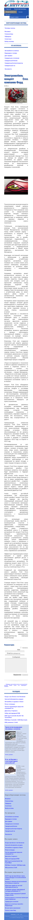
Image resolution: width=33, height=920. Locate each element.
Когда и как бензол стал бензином (15, 696)
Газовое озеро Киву (10, 910)
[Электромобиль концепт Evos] (16, 89)
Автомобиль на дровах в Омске (14, 701)
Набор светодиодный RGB (12, 713)
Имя (18, 649)
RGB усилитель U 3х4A (11, 722)
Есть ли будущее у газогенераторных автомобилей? (11, 761)
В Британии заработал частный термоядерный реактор (13, 886)
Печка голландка (10, 704)
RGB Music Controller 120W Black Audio (16, 720)
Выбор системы (9, 41)
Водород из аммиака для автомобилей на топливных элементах (16, 882)
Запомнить (25, 647)
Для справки (8, 55)
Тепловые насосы (10, 28)
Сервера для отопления (11, 901)
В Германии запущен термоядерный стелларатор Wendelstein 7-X (15, 890)
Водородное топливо (11, 53)
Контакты (8, 14)
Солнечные (8, 39)
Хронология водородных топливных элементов (13, 728)
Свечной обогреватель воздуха (14, 699)
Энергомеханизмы (20, 9)
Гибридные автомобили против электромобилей (16, 684)
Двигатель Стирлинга (11, 711)
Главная (8, 9)
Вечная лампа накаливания (12, 908)
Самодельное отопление (12, 58)
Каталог (21, 12)
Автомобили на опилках (12, 50)
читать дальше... (9, 754)
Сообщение (16, 657)
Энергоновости (11, 12)
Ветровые (8, 31)
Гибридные (8, 36)
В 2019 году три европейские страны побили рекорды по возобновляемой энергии (15, 877)
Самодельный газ (10, 65)
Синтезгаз (13, 914)
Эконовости (8, 69)
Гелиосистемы (9, 34)
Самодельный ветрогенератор (14, 63)
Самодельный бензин (11, 60)
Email (13, 653)
